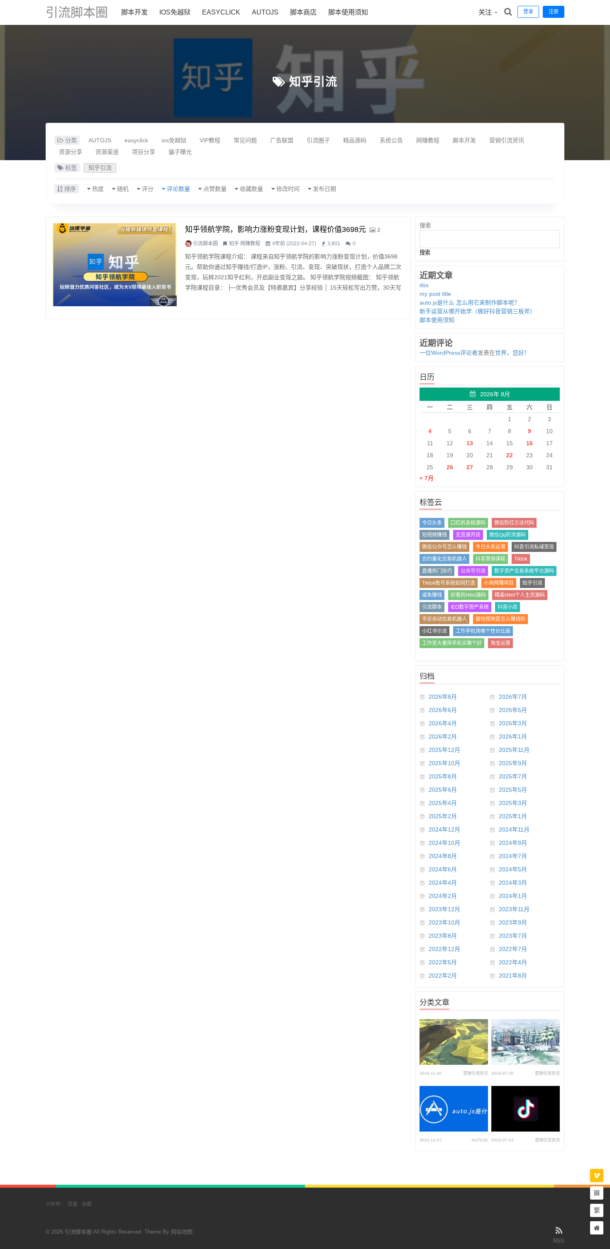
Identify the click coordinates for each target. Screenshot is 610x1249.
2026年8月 (443, 696)
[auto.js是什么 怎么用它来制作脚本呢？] (454, 1109)
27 (469, 467)
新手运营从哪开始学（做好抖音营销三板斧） (478, 311)
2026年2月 (443, 736)
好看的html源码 (468, 595)
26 (450, 467)
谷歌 (87, 1204)
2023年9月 (513, 922)
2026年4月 (443, 723)
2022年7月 (513, 949)
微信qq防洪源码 (507, 535)
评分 (148, 188)
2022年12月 (444, 949)
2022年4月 (513, 962)
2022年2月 (443, 975)
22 (509, 455)
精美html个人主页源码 (520, 595)
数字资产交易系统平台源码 (524, 571)
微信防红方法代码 (514, 523)
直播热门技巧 (437, 571)
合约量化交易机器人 (444, 559)
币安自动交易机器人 (444, 619)
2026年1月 (513, 736)
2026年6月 (443, 710)
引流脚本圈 (77, 12)
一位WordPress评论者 (449, 352)
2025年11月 (514, 749)
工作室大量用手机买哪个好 (452, 643)
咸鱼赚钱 (432, 595)
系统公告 (391, 140)
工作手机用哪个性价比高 (483, 631)
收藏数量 (251, 188)
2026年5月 (513, 710)
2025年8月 (443, 776)
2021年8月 (513, 975)
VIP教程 (210, 140)
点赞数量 (215, 188)
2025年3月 (513, 803)
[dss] (454, 1042)
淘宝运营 (500, 643)
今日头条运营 (490, 547)
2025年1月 (513, 816)
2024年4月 (443, 882)
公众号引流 (473, 571)
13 (469, 443)
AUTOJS (265, 12)
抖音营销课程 (490, 559)
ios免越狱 (174, 12)
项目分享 (143, 152)
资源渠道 (107, 152)
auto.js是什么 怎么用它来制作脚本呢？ (470, 302)
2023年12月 (444, 909)
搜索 (425, 225)
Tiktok (520, 559)
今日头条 (432, 523)
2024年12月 (444, 829)
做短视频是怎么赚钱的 (500, 619)
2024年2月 (443, 896)
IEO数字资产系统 (470, 607)
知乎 (234, 243)
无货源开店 (468, 535)
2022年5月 (443, 962)
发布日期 (324, 188)
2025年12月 (444, 749)
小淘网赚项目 (499, 583)
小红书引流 (434, 631)
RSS (558, 1241)
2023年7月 (513, 935)
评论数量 (178, 188)
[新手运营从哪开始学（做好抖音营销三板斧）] (525, 1109)
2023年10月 (444, 922)
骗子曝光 (180, 152)
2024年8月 (443, 856)
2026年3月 (513, 723)
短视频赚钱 (434, 535)
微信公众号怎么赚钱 (444, 547)
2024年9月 (513, 842)
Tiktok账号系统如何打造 (448, 583)
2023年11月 (514, 909)
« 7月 (427, 478)
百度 (73, 1204)
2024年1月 (513, 896)
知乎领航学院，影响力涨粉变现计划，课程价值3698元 (275, 229)
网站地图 (182, 1232)
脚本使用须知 (348, 12)
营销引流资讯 (506, 140)
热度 (98, 188)
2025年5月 (513, 789)
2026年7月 (513, 696)
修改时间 (288, 188)
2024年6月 (443, 869)
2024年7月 (513, 856)
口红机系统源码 (468, 523)
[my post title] (525, 1042)
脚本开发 (134, 12)
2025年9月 (513, 763)
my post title (435, 293)
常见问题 (245, 140)
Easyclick (221, 12)
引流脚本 (432, 607)
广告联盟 (281, 140)
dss (424, 285)
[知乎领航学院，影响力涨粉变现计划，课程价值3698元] (114, 264)
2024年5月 (513, 869)
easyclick (136, 140)
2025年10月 (444, 763)
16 (529, 443)
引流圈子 (318, 140)
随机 (123, 188)
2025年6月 (443, 789)
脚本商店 (303, 12)
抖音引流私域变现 (534, 547)
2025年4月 (443, 803)
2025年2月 (443, 816)
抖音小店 (507, 607)
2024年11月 (514, 829)
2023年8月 (443, 935)
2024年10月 (444, 842)
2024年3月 (513, 882)
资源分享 (70, 152)
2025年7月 (513, 776)
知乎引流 (313, 82)
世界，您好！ (512, 352)
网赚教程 (427, 140)
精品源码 (354, 140)
